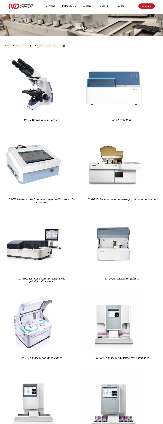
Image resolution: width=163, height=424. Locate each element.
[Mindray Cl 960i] (114, 57)
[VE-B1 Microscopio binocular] (33, 57)
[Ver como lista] (64, 46)
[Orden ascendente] (30, 45)
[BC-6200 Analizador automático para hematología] (33, 374)
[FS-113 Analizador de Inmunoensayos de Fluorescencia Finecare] (33, 136)
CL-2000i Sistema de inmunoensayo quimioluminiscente (121, 199)
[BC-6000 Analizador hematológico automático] (114, 374)
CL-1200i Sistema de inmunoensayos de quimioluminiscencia (41, 280)
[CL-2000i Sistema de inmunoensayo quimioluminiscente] (114, 136)
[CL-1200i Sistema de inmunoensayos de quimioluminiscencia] (33, 216)
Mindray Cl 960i (121, 120)
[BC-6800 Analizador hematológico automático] (114, 295)
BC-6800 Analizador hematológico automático (121, 358)
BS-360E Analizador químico (122, 278)
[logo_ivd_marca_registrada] (21, 4)
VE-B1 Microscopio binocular (41, 120)
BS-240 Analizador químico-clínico (41, 358)
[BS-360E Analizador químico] (114, 216)
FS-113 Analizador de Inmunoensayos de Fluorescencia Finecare (41, 201)
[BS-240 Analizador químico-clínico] (33, 295)
